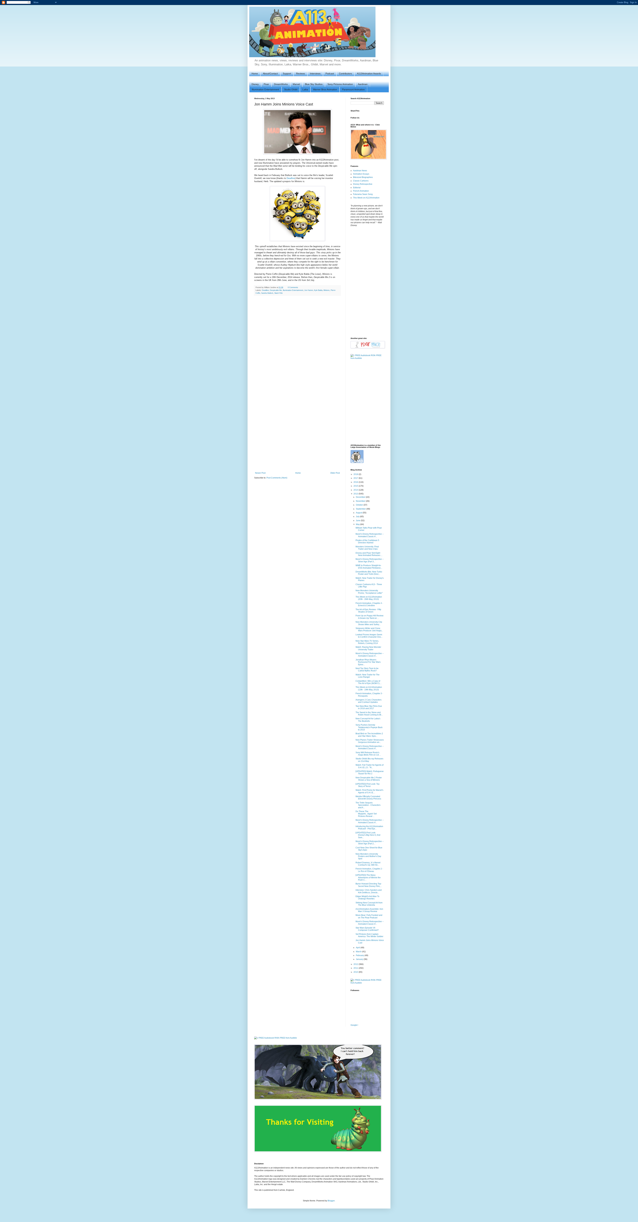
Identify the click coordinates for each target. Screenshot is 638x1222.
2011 (356, 968)
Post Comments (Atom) (276, 478)
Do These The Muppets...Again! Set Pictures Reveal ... (366, 813)
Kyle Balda (318, 290)
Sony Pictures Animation (340, 84)
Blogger (331, 1201)
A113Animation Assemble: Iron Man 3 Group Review (369, 910)
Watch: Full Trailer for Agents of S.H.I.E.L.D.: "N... (369, 766)
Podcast (329, 73)
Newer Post (260, 473)
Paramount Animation (353, 89)
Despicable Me (276, 290)
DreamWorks (281, 84)
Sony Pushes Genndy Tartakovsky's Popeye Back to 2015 (369, 727)
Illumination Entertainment (265, 89)
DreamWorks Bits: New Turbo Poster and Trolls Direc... (369, 573)
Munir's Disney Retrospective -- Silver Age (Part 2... (370, 842)
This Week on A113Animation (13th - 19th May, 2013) (369, 688)
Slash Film (278, 293)
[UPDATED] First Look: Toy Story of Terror (367, 785)
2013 (356, 494)
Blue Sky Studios (313, 84)
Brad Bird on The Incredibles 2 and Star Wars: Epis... (369, 734)
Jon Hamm (308, 290)
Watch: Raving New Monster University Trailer (368, 648)
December (361, 497)
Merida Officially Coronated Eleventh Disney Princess (368, 797)
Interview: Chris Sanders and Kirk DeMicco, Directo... (369, 891)
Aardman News (360, 170)
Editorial (357, 187)
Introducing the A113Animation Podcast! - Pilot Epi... (369, 827)
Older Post (335, 473)
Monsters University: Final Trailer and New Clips (367, 547)
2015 (356, 486)
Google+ (354, 1025)
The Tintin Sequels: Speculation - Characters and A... (368, 805)
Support (287, 73)
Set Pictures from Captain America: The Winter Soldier (369, 935)
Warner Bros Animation (325, 89)
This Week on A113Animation (366, 198)
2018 (356, 474)
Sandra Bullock (267, 293)
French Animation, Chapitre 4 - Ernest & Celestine (369, 604)
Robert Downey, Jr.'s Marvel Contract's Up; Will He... (368, 863)
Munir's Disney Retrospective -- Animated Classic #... (370, 535)
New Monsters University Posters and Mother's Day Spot (368, 856)
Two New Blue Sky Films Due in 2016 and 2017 (369, 707)
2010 (356, 972)
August (359, 513)
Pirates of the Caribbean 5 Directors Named (367, 541)
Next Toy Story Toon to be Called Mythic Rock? (367, 669)
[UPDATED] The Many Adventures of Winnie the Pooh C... (368, 877)
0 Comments (293, 287)
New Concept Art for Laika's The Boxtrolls (368, 719)
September (361, 509)
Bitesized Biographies (363, 177)
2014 (356, 490)
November (361, 501)
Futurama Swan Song (363, 194)
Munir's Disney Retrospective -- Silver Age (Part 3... (370, 560)
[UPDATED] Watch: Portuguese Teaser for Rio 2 (370, 772)
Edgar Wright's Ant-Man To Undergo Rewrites (367, 897)
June (358, 520)
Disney (255, 84)
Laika (305, 89)
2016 (356, 482)
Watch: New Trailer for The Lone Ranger (367, 676)
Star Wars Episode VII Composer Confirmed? (367, 929)
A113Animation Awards (369, 73)
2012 (356, 964)
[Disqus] (297, 341)
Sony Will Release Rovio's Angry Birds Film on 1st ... (368, 753)
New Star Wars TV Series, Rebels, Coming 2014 (367, 642)
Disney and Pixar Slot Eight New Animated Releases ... (369, 554)
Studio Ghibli (290, 89)
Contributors (345, 73)
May (358, 524)
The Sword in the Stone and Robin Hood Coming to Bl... (369, 713)
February (360, 955)
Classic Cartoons (361, 181)
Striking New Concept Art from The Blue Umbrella (369, 904)
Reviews (300, 73)
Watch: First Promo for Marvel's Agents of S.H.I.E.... (369, 791)
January (360, 959)
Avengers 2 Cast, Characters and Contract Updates (368, 701)
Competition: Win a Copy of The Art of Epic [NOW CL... (368, 682)
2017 (356, 478)
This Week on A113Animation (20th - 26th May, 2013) (369, 598)
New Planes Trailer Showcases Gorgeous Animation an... (370, 741)
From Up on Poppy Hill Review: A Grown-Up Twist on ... (370, 616)
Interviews (315, 73)
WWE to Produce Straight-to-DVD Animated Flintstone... (369, 566)
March (359, 951)
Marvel (296, 84)
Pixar (266, 84)
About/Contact (270, 73)
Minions (326, 290)
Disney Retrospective (362, 184)
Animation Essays (361, 174)
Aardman (363, 84)
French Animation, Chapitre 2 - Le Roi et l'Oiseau (369, 870)
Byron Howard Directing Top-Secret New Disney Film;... (369, 885)
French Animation (361, 191)
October (360, 505)
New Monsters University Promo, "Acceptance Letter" (369, 591)
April (358, 947)
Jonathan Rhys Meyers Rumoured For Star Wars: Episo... (368, 662)
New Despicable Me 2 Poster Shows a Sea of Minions (369, 778)
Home (255, 73)
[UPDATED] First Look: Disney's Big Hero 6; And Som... (368, 835)
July (358, 516)
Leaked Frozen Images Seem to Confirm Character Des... (369, 635)
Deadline (291, 178)
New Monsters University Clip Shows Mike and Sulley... (369, 623)
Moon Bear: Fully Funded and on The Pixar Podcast (369, 916)
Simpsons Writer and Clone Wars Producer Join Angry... (369, 629)
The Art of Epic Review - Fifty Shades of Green (368, 610)
